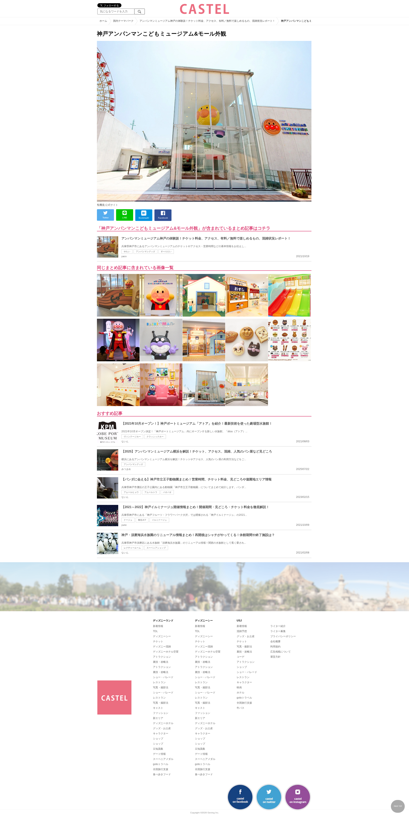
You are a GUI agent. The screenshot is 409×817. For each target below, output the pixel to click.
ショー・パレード (163, 677)
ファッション (160, 713)
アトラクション (162, 656)
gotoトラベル (160, 764)
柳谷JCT (142, 520)
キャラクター (160, 733)
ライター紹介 (278, 626)
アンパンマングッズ (145, 251)
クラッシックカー (155, 436)
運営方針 (275, 656)
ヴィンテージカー (132, 436)
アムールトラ (150, 492)
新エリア (158, 718)
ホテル (240, 692)
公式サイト (111, 204)
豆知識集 (158, 748)
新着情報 (158, 626)
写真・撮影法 (160, 687)
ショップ (158, 738)
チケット (158, 641)
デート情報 (159, 753)
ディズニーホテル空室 (166, 651)
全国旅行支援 (160, 769)
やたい (127, 251)
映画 (239, 687)
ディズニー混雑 (162, 646)
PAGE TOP (398, 806)
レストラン (159, 682)
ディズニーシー (162, 636)
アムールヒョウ (131, 492)
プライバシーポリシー (283, 636)
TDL (155, 631)
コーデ (240, 656)
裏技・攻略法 (160, 661)
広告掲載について (280, 651)
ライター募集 (278, 631)
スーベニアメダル (163, 759)
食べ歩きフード (162, 774)
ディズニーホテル (163, 723)
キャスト (158, 707)
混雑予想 (242, 631)
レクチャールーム (132, 548)
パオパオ (167, 492)
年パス (240, 707)
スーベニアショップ (156, 548)
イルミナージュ (159, 520)
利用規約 (275, 646)
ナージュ (128, 520)
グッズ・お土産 (162, 728)
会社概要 (275, 641)
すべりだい (166, 251)
